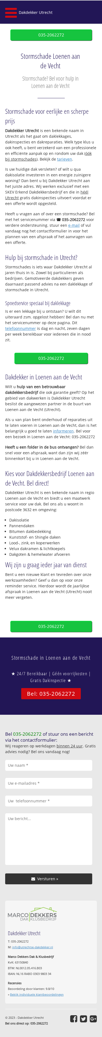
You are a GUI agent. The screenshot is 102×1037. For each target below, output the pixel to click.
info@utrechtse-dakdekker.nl (32, 947)
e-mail (74, 225)
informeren (63, 431)
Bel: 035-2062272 (51, 693)
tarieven (64, 159)
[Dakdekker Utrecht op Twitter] (83, 1019)
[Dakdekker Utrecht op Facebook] (73, 1019)
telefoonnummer (20, 328)
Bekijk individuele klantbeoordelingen (37, 994)
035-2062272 (51, 35)
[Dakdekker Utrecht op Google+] (93, 1019)
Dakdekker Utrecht (35, 12)
